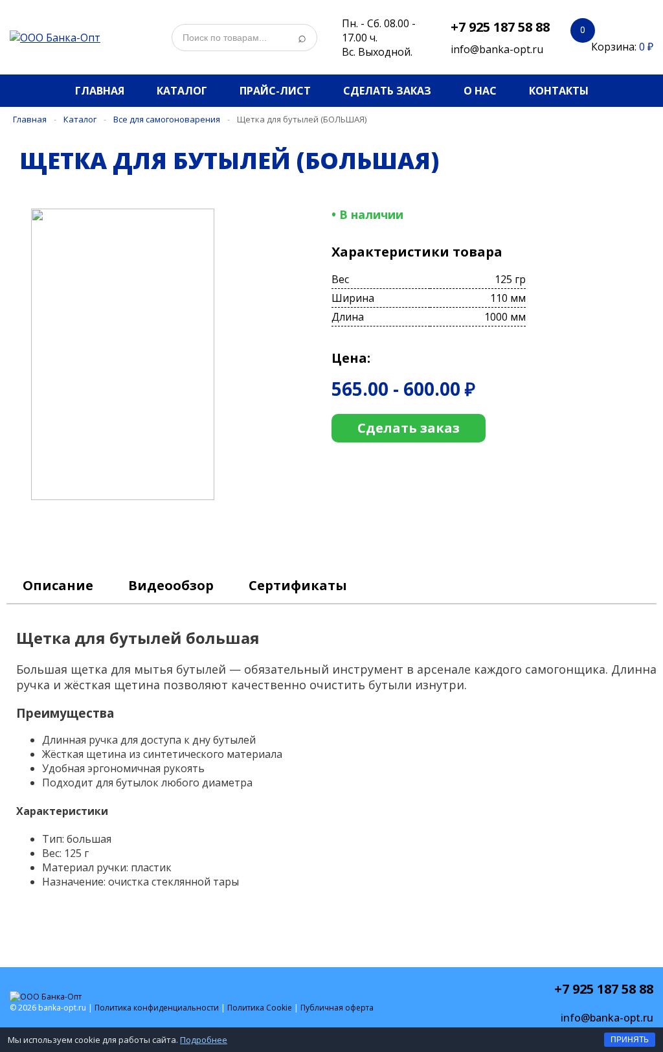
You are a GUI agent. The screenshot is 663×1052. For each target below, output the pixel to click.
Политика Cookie (259, 1007)
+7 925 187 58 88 (500, 27)
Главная (99, 91)
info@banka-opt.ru (497, 49)
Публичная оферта (337, 1007)
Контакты (559, 91)
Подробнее (203, 1040)
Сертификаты (298, 585)
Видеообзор (171, 585)
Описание (58, 585)
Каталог (182, 91)
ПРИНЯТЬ (630, 1039)
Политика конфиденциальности (157, 1007)
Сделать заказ (387, 91)
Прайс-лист (275, 91)
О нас (480, 91)
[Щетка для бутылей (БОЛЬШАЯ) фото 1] (133, 496)
